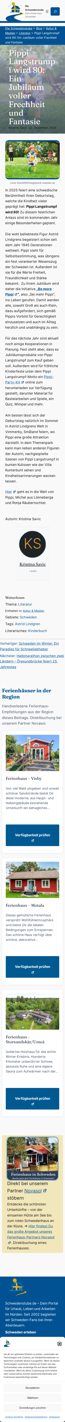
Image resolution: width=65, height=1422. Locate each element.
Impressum (54, 1416)
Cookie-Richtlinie (14, 1416)
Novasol (33, 1190)
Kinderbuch (37, 631)
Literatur (25, 604)
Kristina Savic (18, 127)
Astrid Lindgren (27, 624)
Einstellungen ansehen (32, 1407)
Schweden (28, 617)
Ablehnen (32, 1397)
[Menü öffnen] (47, 11)
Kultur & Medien (33, 611)
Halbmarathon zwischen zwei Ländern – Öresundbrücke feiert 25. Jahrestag (32, 661)
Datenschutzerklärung (36, 1416)
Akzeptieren (32, 1387)
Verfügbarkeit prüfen (32, 835)
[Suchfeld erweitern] (55, 11)
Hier (8, 492)
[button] (59, 1344)
